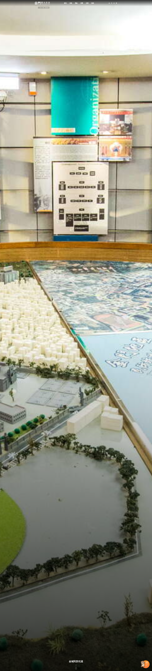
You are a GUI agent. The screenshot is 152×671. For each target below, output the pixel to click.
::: (34, 0)
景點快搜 (46, 7)
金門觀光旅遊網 (42, 3)
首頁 (41, 7)
